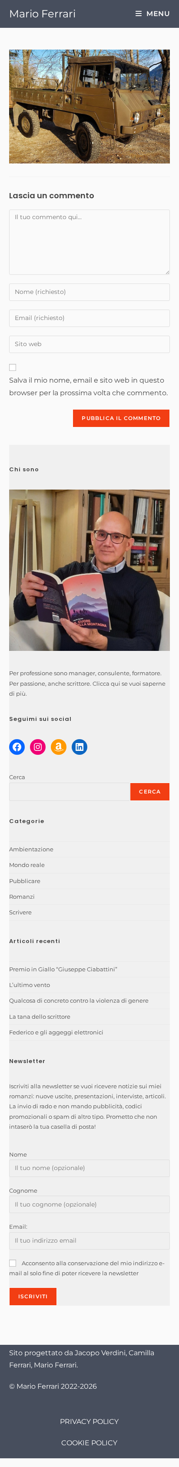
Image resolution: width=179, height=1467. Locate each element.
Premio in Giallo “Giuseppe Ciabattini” (63, 969)
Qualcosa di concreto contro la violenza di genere (79, 1000)
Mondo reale (27, 864)
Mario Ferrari (42, 13)
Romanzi (22, 896)
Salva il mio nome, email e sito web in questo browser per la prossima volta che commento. (88, 386)
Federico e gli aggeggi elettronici (56, 1032)
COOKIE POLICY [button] (89, 1443)
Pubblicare (24, 880)
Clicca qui (106, 683)
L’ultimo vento (29, 984)
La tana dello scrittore (39, 1016)
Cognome (23, 1190)
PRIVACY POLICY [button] (89, 1421)
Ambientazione (31, 849)
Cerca (17, 777)
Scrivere (20, 912)
